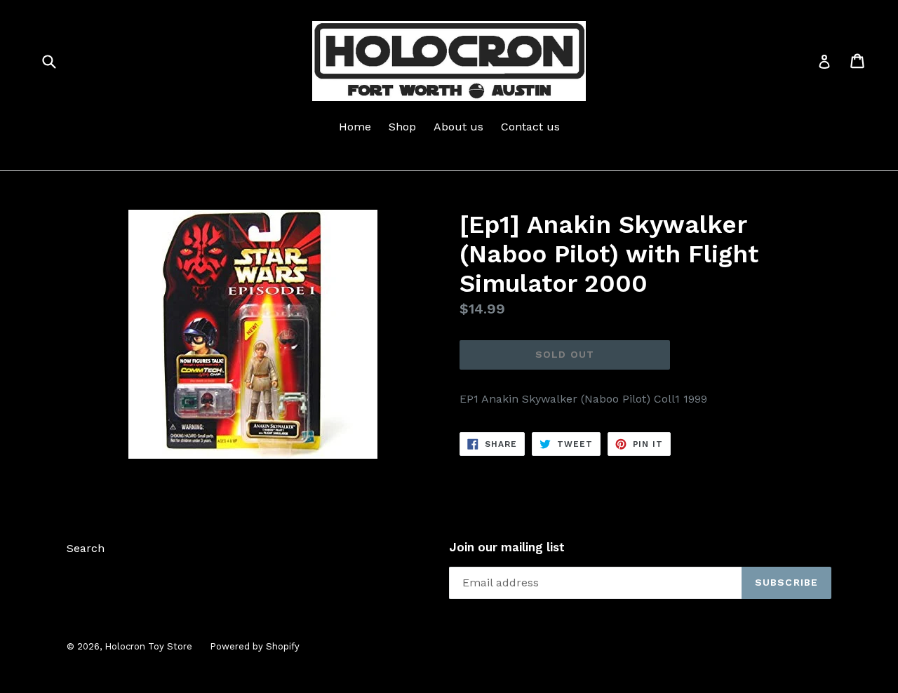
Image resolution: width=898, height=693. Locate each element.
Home (355, 126)
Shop (402, 126)
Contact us (530, 126)
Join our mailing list (507, 547)
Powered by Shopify (255, 646)
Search (86, 548)
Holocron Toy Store (148, 646)
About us (458, 126)
